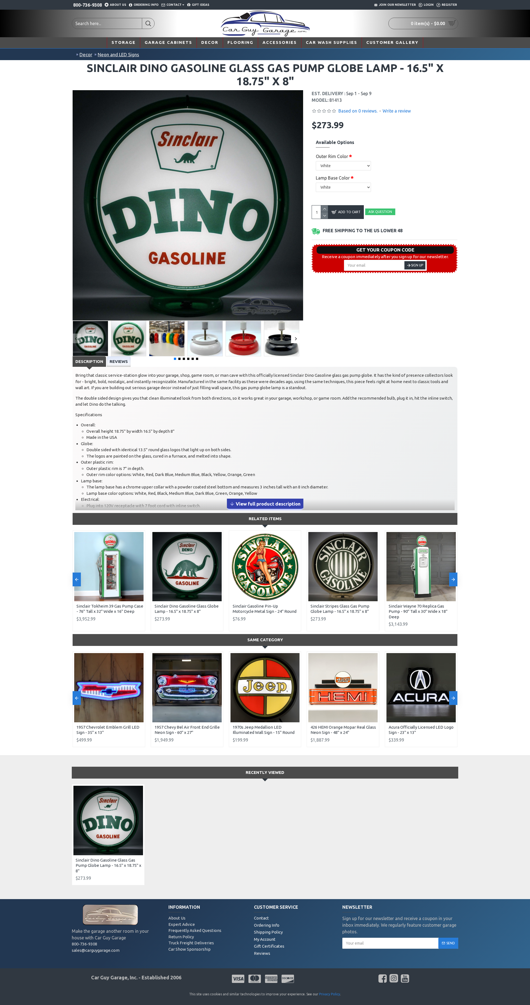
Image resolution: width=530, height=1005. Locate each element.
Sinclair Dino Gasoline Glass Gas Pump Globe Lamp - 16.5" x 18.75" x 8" (108, 865)
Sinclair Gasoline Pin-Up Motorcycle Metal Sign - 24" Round (264, 609)
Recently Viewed (265, 772)
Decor (86, 54)
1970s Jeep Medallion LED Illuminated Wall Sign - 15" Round (264, 730)
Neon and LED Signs (118, 54)
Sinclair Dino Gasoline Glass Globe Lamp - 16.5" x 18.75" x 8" (187, 609)
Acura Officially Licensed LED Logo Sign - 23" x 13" (421, 730)
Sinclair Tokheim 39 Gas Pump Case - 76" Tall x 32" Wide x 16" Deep (109, 609)
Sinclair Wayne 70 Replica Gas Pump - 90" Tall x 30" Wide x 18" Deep (418, 611)
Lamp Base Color (333, 177)
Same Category (265, 639)
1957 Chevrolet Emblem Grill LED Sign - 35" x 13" (107, 730)
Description (89, 361)
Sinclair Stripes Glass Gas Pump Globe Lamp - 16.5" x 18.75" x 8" (340, 609)
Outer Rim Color (332, 156)
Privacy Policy (329, 994)
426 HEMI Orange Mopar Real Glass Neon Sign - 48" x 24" (343, 730)
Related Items (265, 518)
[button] (76, 338)
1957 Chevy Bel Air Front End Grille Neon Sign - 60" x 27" (187, 730)
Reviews (119, 361)
